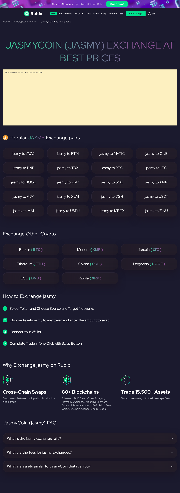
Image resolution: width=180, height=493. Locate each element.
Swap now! (117, 4)
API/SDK (79, 13)
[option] (90, 4)
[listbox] (90, 4)
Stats (96, 13)
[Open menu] (121, 13)
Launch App (135, 13)
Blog (103, 13)
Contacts (112, 13)
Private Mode (61, 13)
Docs (88, 13)
